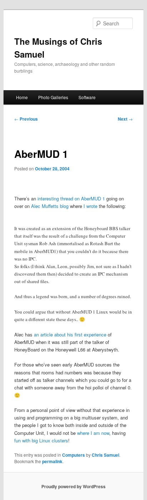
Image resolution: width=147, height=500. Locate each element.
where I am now (93, 432)
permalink (52, 461)
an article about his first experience (70, 334)
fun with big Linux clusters (41, 440)
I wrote (90, 206)
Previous (26, 119)
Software (87, 97)
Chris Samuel (105, 455)
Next (125, 119)
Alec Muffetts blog (50, 206)
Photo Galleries (53, 97)
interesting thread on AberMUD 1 (71, 198)
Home (22, 97)
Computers (73, 455)
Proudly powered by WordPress (73, 486)
